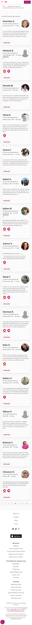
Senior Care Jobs (16, 595)
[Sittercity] (6, 2)
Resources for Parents (16, 554)
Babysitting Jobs (16, 584)
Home (4, 6)
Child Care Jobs (16, 590)
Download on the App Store (16, 536)
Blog (16, 520)
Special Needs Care (16, 572)
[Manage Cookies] (2, 622)
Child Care (16, 569)
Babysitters (16, 564)
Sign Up (27, 2)
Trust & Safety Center (16, 548)
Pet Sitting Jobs (16, 598)
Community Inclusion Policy (16, 551)
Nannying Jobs (16, 587)
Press (16, 524)
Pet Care (16, 577)
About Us (16, 513)
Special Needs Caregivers (14, 6)
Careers (16, 517)
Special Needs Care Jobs (16, 592)
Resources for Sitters (16, 557)
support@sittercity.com (16, 618)
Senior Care (16, 575)
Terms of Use (24, 607)
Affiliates (16, 546)
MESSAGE (7, 42)
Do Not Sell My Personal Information (15, 610)
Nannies (16, 566)
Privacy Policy (14, 609)
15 (27, 503)
